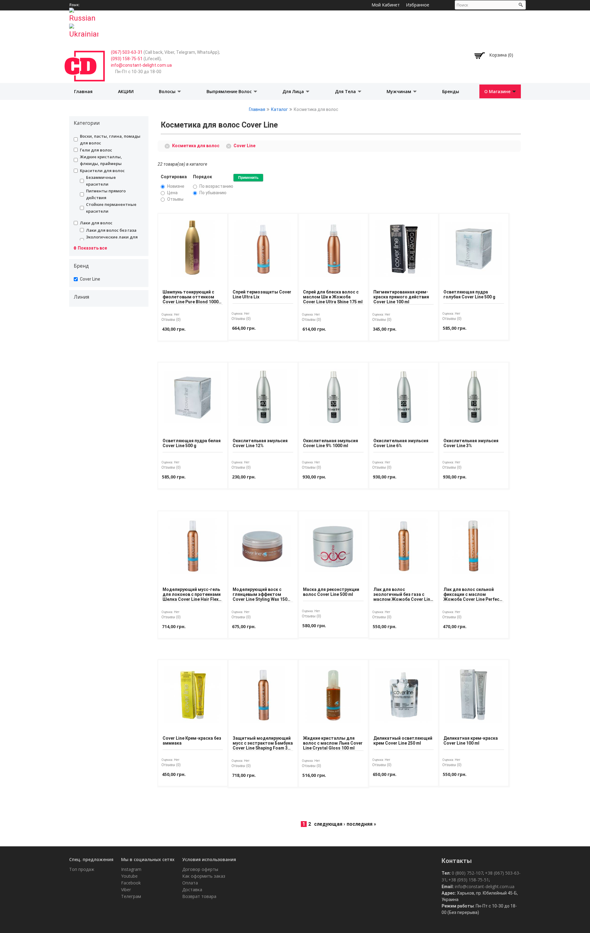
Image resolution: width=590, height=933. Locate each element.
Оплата (190, 883)
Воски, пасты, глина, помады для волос (110, 139)
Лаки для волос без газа (111, 230)
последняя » (361, 824)
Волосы (168, 91)
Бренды (450, 91)
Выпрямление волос (229, 91)
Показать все (92, 248)
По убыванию (212, 192)
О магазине (498, 91)
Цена (172, 192)
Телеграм (131, 896)
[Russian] (83, 13)
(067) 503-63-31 (127, 52)
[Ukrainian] (83, 29)
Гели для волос (96, 150)
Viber (126, 889)
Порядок (202, 176)
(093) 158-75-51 (127, 58)
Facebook (131, 883)
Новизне (175, 186)
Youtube (129, 876)
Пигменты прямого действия (106, 194)
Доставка (192, 889)
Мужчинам (399, 91)
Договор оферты (200, 869)
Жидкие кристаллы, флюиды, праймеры (101, 160)
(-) (168, 145)
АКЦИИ (126, 91)
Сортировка (174, 176)
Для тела (346, 91)
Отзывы (175, 199)
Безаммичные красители (101, 181)
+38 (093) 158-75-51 (468, 880)
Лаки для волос (96, 223)
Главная (83, 91)
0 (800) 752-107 (467, 873)
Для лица (293, 91)
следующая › (329, 824)
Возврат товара (199, 896)
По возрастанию (216, 186)
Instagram (131, 869)
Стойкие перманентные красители (111, 208)
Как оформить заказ (203, 876)
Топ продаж (81, 869)
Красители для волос (102, 170)
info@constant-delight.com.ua (141, 65)
